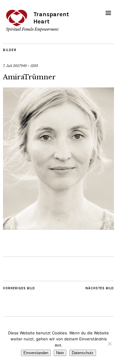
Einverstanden (35, 353)
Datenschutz (83, 353)
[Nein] (109, 344)
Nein (60, 353)
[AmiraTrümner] (58, 228)
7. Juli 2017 (12, 66)
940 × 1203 (29, 66)
